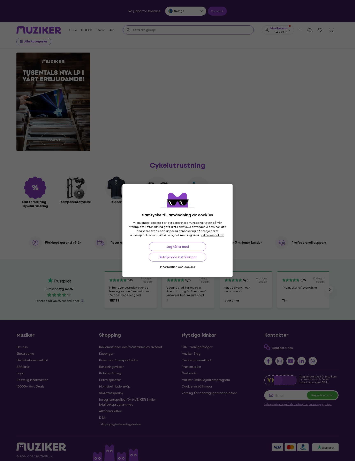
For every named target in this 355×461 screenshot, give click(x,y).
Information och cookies (177, 267)
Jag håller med (177, 246)
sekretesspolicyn (212, 235)
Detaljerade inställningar (177, 257)
